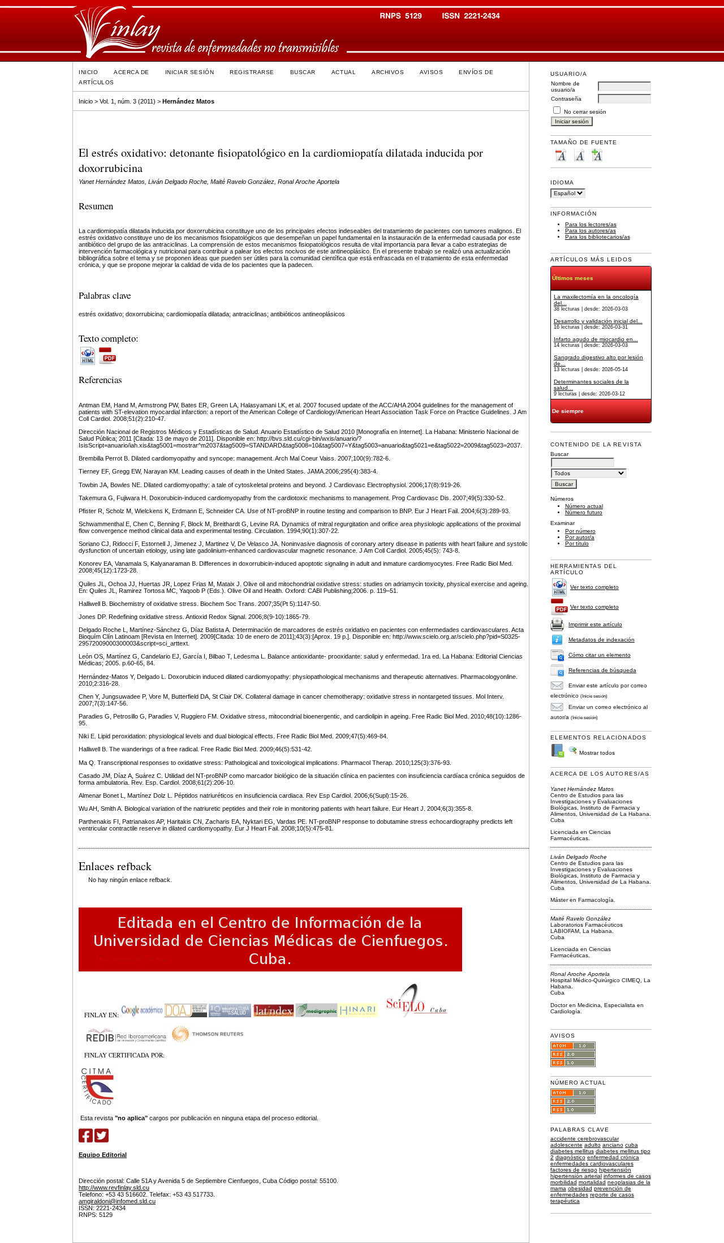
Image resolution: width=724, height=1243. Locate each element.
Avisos (431, 72)
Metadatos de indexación (601, 639)
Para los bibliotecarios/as (597, 237)
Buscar (303, 72)
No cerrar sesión (585, 112)
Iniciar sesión (189, 72)
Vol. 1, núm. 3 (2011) (128, 101)
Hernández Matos (188, 101)
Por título (577, 543)
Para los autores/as (590, 230)
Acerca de (131, 72)
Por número (580, 531)
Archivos (388, 72)
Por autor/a (579, 537)
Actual (343, 72)
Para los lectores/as (591, 224)
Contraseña (566, 99)
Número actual (584, 506)
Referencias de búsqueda (602, 670)
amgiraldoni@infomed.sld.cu (117, 1201)
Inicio (88, 72)
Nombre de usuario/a (565, 86)
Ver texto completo (594, 587)
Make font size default (578, 154)
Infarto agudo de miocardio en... (596, 339)
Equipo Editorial (103, 1154)
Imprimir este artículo (595, 624)
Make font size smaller (560, 154)
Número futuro (583, 512)
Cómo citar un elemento (599, 655)
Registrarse (252, 72)
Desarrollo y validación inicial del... (598, 321)
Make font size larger (596, 154)
